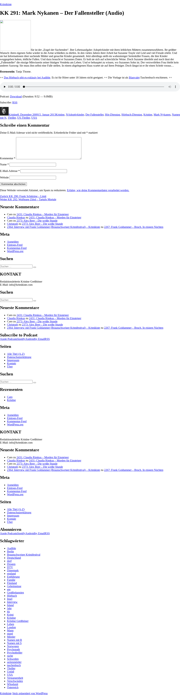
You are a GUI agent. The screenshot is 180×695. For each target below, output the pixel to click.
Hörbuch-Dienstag (131, 114)
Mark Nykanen (162, 114)
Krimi (10, 614)
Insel (9, 598)
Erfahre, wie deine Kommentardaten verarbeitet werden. (98, 190)
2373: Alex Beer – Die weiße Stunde (37, 220)
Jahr (9, 608)
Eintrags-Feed (14, 244)
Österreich (12, 687)
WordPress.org (15, 251)
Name (4, 164)
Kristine (13, 114)
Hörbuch (12, 595)
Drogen (11, 564)
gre (9, 589)
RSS (14, 102)
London (11, 627)
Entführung (13, 576)
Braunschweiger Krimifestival (23, 554)
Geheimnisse (14, 586)
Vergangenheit (15, 677)
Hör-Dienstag (112, 114)
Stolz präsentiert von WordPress (30, 693)
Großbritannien (15, 592)
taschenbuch (14, 665)
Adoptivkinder (76, 114)
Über (10, 366)
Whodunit (12, 684)
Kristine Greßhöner (17, 620)
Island (10, 605)
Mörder (11, 636)
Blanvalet (134, 77)
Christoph (12, 223)
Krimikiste (6, 4)
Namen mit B (14, 639)
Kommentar (7, 158)
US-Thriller (23, 117)
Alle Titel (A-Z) (16, 353)
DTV (10, 567)
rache (10, 655)
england (11, 573)
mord (10, 633)
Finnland (12, 583)
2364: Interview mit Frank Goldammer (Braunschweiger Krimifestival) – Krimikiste (53, 226)
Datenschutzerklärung (19, 357)
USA (34, 117)
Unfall (10, 671)
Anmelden (13, 241)
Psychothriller (14, 652)
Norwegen (13, 646)
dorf (9, 560)
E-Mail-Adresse (10, 170)
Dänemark (13, 570)
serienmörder (14, 662)
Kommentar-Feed (17, 248)
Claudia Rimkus (16, 217)
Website (4, 177)
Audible (11, 548)
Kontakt (11, 363)
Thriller (12, 117)
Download (16, 96)
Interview (12, 602)
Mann (10, 630)
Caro (9, 396)
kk (8, 611)
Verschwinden (15, 681)
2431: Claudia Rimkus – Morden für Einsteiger (43, 214)
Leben (10, 624)
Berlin (10, 551)
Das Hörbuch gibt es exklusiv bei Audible (27, 77)
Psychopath (13, 649)
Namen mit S (14, 643)
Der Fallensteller (94, 114)
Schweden (13, 658)
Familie (11, 579)
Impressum (13, 360)
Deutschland (14, 557)
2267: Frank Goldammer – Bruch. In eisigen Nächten (133, 226)
